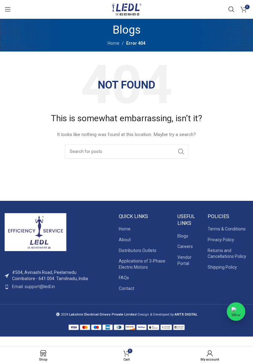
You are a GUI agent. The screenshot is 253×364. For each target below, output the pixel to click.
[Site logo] (126, 8)
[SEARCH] (181, 151)
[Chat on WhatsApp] (236, 311)
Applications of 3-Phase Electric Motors (142, 264)
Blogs (182, 236)
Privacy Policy (221, 239)
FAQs (124, 277)
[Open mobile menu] (8, 9)
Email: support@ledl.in (33, 286)
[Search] (231, 9)
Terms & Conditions (227, 228)
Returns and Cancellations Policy (227, 253)
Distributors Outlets (137, 250)
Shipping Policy (222, 267)
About (125, 239)
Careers (185, 246)
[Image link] (35, 231)
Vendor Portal (184, 260)
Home (113, 43)
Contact (126, 288)
